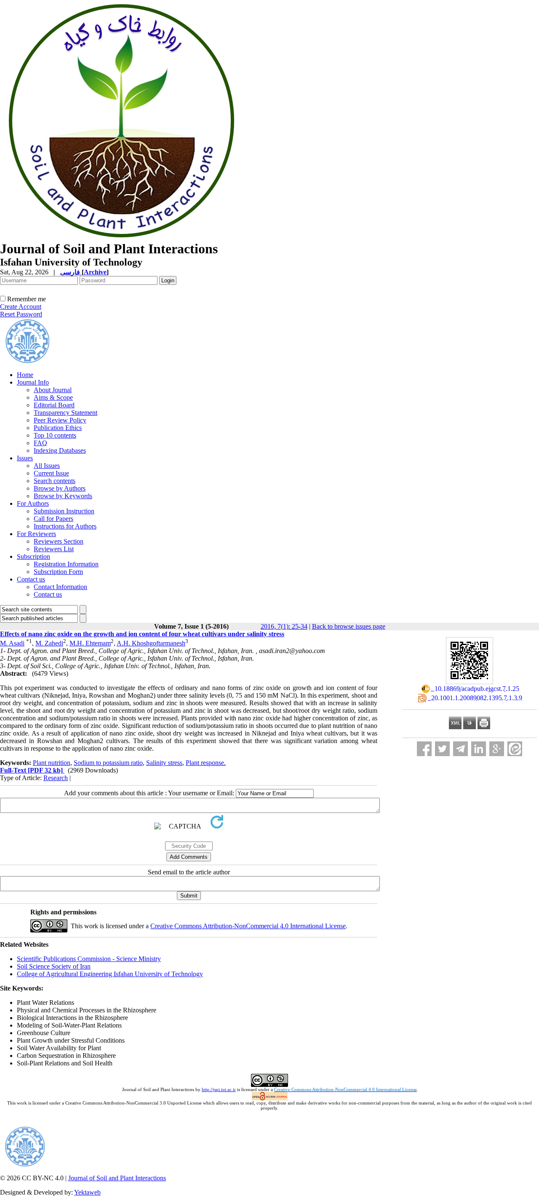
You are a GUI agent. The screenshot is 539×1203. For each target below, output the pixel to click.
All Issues (47, 465)
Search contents (54, 480)
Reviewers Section (58, 541)
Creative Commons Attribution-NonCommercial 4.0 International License (248, 925)
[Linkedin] (478, 748)
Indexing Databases (60, 450)
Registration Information (66, 564)
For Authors (33, 503)
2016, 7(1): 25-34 (284, 626)
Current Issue (51, 473)
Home (25, 374)
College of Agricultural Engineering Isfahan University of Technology (110, 973)
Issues (25, 458)
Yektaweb (87, 1192)
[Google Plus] (496, 748)
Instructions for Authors (65, 526)
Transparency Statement (65, 412)
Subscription (33, 556)
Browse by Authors (59, 488)
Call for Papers (53, 518)
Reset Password (21, 314)
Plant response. (206, 762)
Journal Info (33, 382)
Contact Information (60, 586)
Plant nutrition (51, 762)
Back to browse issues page (348, 626)
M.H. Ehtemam (90, 643)
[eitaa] (514, 748)
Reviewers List (54, 548)
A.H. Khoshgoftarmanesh (151, 643)
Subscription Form (58, 571)
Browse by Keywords (63, 495)
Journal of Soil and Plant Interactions (117, 1178)
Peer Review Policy (60, 420)
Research (55, 777)
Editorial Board (54, 405)
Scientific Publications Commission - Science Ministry (89, 958)
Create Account (20, 306)
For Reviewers (36, 533)
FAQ (40, 442)
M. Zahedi (49, 643)
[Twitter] (442, 748)
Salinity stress (164, 762)
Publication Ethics (58, 427)
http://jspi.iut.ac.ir (219, 1089)
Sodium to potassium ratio (108, 762)
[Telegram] (460, 748)
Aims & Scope (53, 397)
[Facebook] (424, 748)
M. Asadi (12, 643)
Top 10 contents (55, 435)
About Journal (53, 389)
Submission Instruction (64, 511)
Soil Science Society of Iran (54, 966)
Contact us (31, 579)
